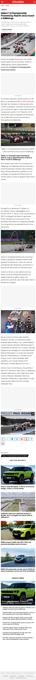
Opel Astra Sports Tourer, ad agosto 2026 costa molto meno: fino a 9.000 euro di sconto (17, 628)
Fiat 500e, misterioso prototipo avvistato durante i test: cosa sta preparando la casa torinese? (18, 638)
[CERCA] (34, 2)
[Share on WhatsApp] (7, 439)
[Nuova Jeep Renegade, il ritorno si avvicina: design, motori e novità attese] (18, 475)
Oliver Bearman (28, 101)
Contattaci (21, 676)
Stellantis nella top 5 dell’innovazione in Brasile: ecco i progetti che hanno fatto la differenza (16, 515)
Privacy (12, 678)
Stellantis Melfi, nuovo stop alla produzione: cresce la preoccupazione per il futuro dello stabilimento (19, 613)
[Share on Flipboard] (22, 439)
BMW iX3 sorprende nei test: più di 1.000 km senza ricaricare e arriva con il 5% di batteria (18, 570)
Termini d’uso (29, 676)
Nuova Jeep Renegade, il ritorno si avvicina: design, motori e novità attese (17, 487)
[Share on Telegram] (31, 439)
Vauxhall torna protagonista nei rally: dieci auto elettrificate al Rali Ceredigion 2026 (17, 633)
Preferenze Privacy (21, 678)
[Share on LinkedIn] (17, 439)
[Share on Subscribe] (3, 443)
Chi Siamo (5, 676)
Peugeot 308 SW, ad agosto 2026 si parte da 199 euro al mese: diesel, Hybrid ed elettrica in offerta (17, 618)
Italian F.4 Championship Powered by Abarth (14, 455)
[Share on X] (26, 439)
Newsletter (13, 676)
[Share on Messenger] (12, 439)
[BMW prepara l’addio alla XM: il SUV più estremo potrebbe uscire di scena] (18, 530)
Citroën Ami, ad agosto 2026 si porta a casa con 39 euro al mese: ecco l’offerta (18, 623)
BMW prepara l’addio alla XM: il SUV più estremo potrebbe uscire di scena (16, 543)
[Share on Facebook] (3, 439)
